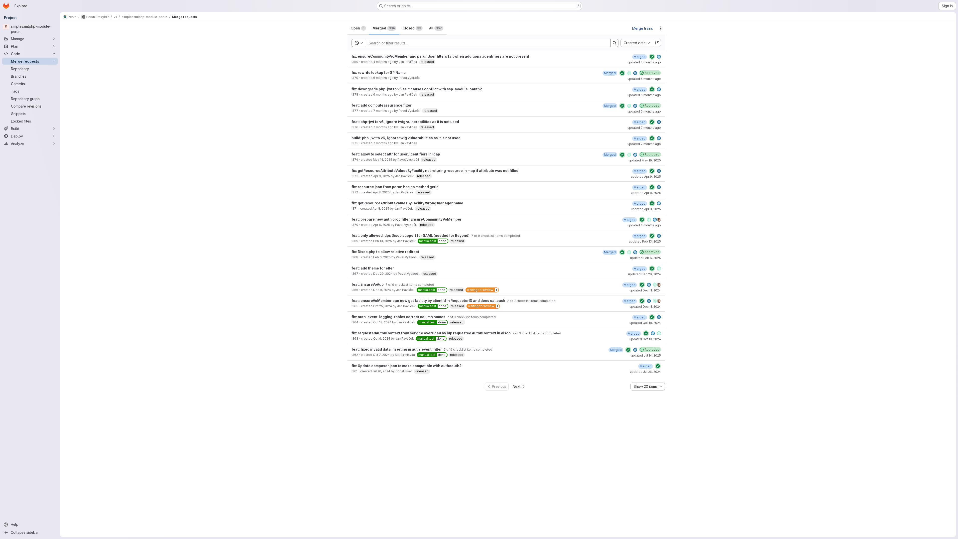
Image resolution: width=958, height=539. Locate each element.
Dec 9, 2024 (382, 290)
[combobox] (636, 43)
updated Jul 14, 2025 (645, 355)
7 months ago (383, 111)
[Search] (614, 43)
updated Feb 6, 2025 (645, 258)
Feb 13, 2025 (382, 241)
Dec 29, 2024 (383, 273)
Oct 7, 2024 (381, 355)
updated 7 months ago (644, 128)
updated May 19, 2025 (644, 160)
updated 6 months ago (644, 79)
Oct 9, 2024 (381, 338)
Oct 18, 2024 (382, 322)
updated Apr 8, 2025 (646, 193)
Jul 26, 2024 (381, 371)
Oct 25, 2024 (382, 306)
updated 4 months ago (644, 62)
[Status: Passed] (652, 57)
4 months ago (383, 62)
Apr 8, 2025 (381, 192)
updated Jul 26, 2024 (645, 372)
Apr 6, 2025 (381, 225)
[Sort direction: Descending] (657, 43)
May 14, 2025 (382, 159)
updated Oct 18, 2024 (645, 323)
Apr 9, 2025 (381, 176)
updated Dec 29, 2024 (644, 274)
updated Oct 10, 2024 (645, 339)
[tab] (358, 28)
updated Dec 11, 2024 (645, 290)
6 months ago (383, 78)
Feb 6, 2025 (382, 257)
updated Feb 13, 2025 (645, 241)
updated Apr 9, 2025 (646, 176)
